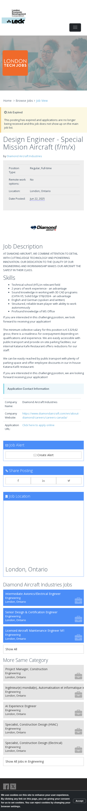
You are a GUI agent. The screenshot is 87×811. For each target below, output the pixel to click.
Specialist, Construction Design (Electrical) (33, 747)
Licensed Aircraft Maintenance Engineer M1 (35, 634)
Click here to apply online (38, 425)
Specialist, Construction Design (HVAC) (31, 728)
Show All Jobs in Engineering (24, 761)
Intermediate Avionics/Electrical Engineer (33, 598)
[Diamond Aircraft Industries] (43, 228)
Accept (79, 801)
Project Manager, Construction (26, 673)
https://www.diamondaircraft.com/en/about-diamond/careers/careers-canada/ (50, 415)
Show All (11, 649)
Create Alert (45, 455)
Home (7, 101)
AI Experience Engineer (20, 710)
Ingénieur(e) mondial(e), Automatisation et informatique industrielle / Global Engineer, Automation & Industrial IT (44, 692)
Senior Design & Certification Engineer (31, 616)
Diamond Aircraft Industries (24, 156)
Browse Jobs (24, 101)
